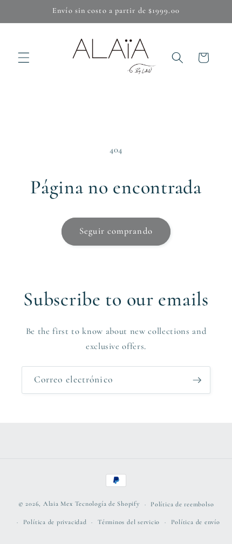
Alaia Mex (58, 504)
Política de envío (195, 522)
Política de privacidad (55, 522)
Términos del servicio (129, 522)
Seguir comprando (116, 231)
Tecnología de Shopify (107, 504)
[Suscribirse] (197, 380)
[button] (24, 58)
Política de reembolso (182, 504)
